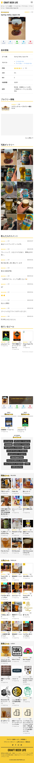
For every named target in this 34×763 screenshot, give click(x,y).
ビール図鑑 (9, 6)
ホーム (2, 6)
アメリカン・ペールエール (24, 63)
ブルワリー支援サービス (13, 739)
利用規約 (23, 739)
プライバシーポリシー (9, 742)
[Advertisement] (17, 373)
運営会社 (28, 742)
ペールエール (17, 6)
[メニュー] (31, 2)
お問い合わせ (20, 742)
